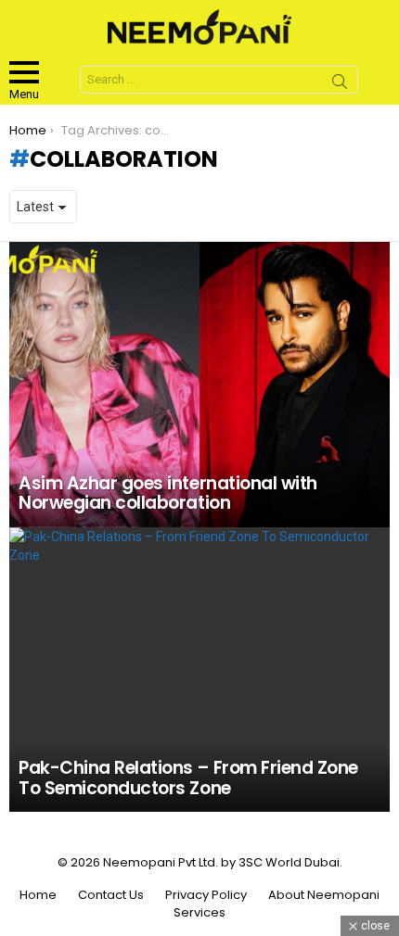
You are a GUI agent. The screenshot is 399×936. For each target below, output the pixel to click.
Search (339, 84)
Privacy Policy (206, 895)
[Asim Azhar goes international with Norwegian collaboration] (199, 384)
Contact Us (111, 895)
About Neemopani (324, 895)
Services (199, 912)
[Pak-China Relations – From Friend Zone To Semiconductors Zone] (199, 670)
